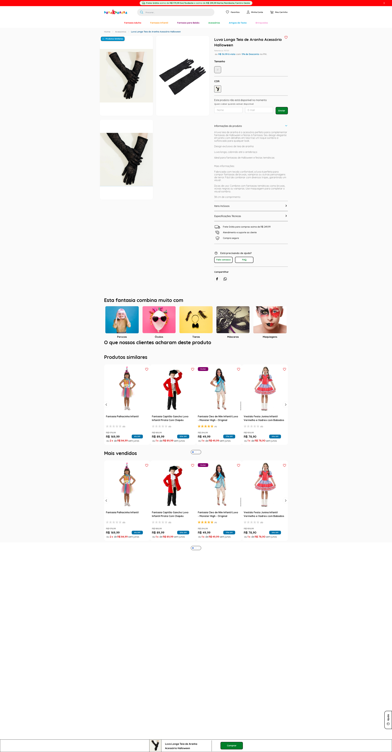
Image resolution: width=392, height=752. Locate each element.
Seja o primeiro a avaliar (196, 374)
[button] (217, 89)
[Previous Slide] (106, 482)
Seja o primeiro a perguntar (196, 408)
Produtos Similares (114, 39)
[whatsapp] (225, 279)
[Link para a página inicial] (107, 31)
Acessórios (120, 31)
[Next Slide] (286, 482)
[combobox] (175, 12)
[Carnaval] (115, 23)
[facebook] (217, 279)
